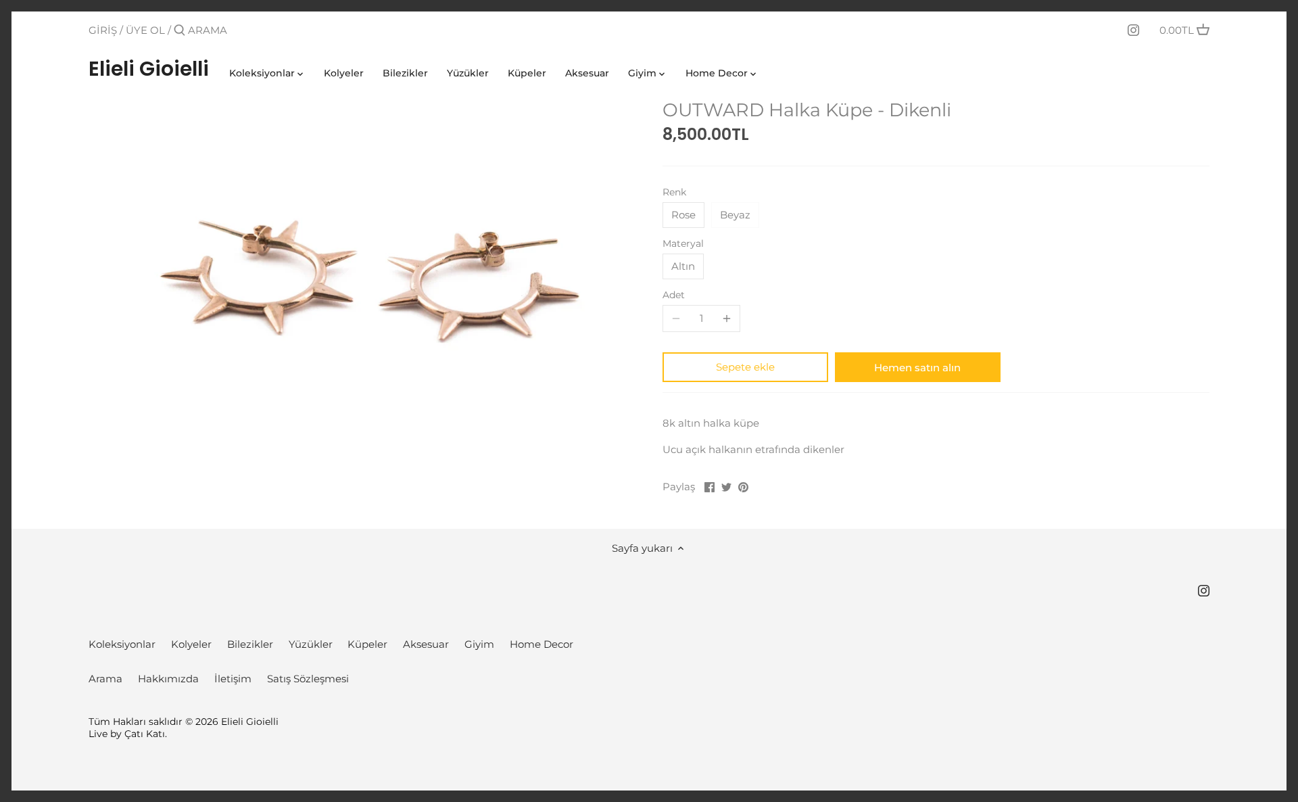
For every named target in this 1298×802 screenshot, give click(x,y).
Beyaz (735, 214)
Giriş (103, 30)
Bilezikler (250, 644)
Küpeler (367, 644)
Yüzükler (311, 644)
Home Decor (541, 644)
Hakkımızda (168, 678)
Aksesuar (426, 644)
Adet (674, 294)
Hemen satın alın (917, 367)
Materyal (683, 243)
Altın (683, 266)
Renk (674, 192)
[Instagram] (1133, 30)
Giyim (479, 644)
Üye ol (145, 30)
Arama (105, 678)
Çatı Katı (144, 733)
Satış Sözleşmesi (308, 678)
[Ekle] (727, 318)
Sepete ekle (745, 366)
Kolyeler (191, 644)
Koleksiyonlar (122, 644)
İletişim (232, 678)
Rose (683, 214)
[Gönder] (179, 31)
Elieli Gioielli (149, 69)
